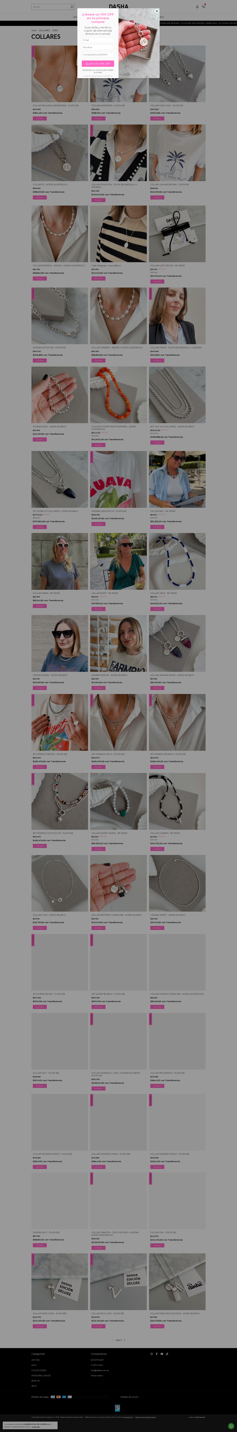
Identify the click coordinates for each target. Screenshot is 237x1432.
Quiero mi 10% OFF (98, 63)
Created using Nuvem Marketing (98, 76)
